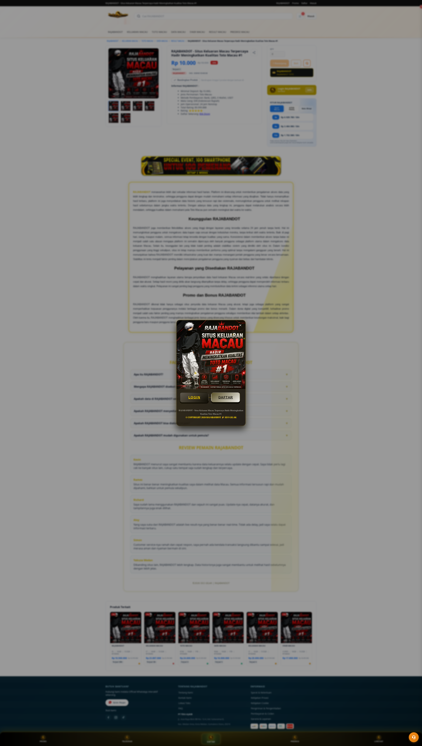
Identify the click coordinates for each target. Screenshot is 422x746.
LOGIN (194, 397)
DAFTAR (225, 397)
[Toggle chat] (414, 737)
